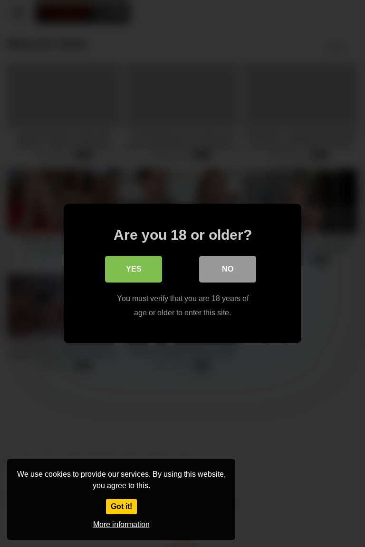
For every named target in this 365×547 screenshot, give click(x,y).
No (227, 269)
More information (121, 524)
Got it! (121, 506)
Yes (134, 269)
